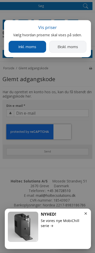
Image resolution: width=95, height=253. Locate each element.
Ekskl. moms (68, 46)
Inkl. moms (27, 46)
